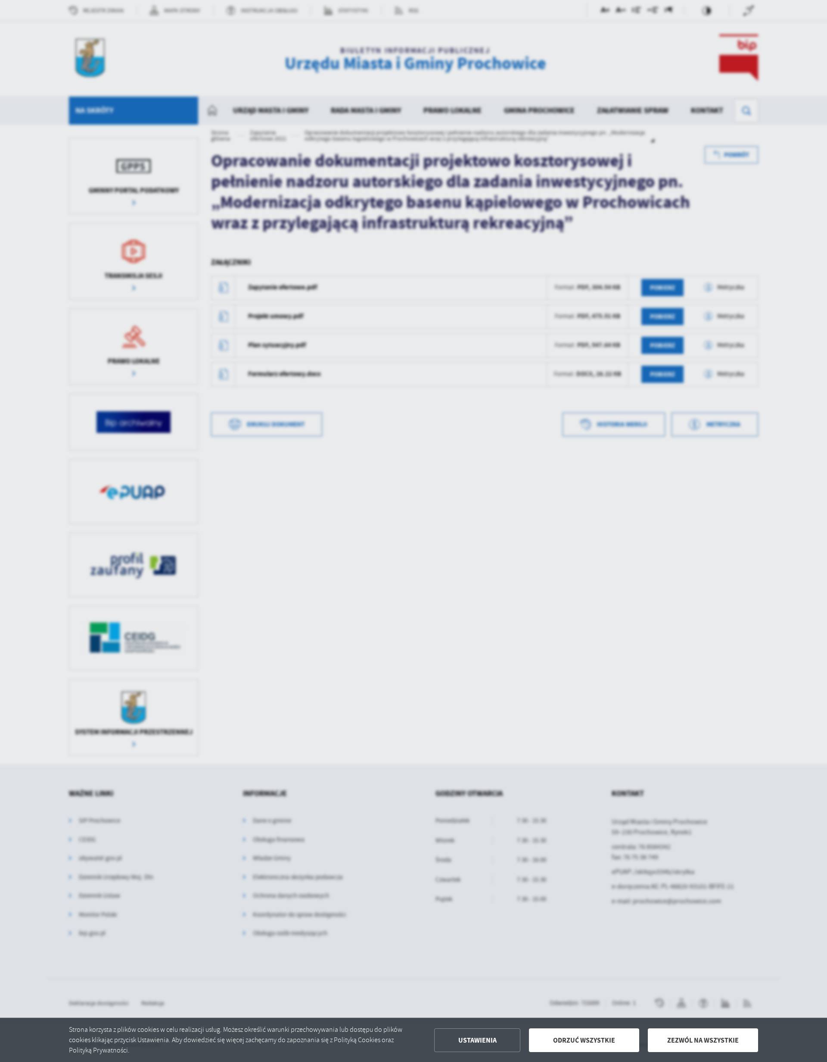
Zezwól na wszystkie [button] (703, 1040)
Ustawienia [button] (477, 1040)
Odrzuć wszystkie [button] (584, 1040)
